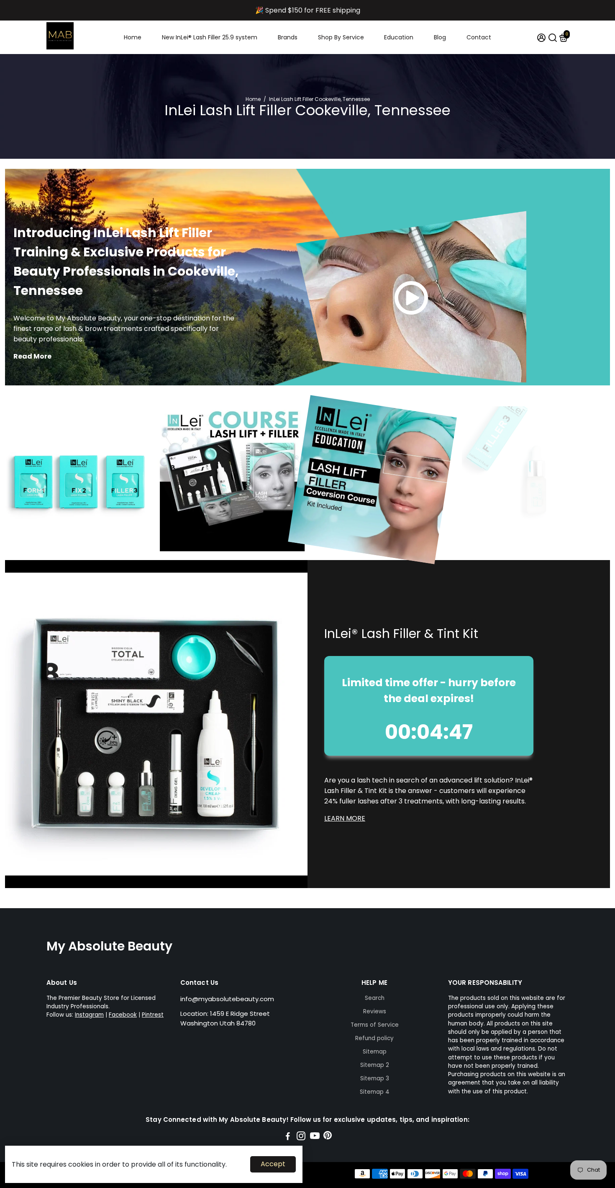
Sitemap (375, 1052)
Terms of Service (375, 1025)
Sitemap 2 (374, 1065)
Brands (287, 37)
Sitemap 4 (375, 1092)
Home (132, 37)
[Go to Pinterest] (327, 1137)
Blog (440, 37)
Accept (273, 1164)
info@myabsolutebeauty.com (227, 998)
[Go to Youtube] (315, 1137)
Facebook (123, 1015)
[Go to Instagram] (301, 1137)
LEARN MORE (344, 818)
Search (374, 998)
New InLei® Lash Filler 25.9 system (209, 37)
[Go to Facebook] (287, 1137)
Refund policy (374, 1038)
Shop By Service (341, 37)
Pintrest (153, 1015)
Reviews (374, 1011)
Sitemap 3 (374, 1078)
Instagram (89, 1015)
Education (398, 37)
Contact (478, 37)
